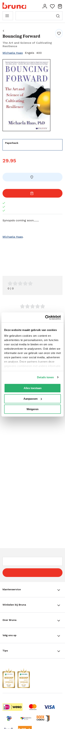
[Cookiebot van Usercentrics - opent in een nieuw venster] (46, 317)
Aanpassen (30, 398)
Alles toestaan (33, 388)
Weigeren (32, 409)
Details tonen (45, 377)
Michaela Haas (13, 53)
